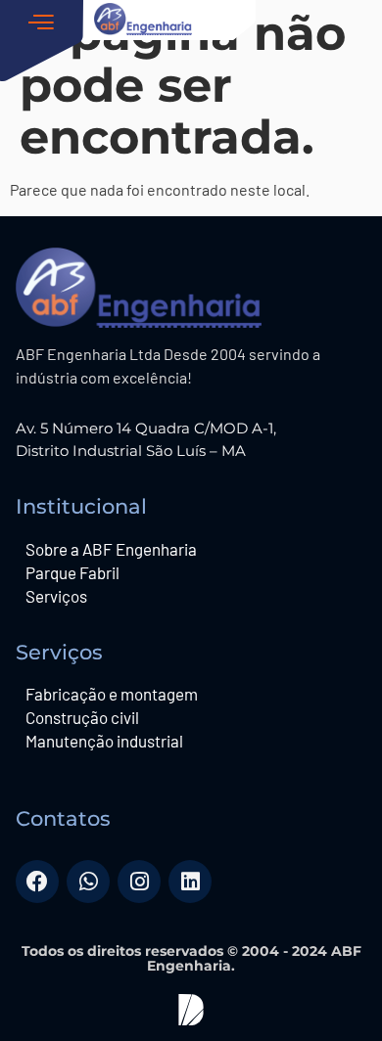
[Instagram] (139, 881)
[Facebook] (37, 881)
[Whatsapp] (88, 881)
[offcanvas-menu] (47, 41)
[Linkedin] (190, 881)
